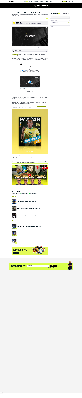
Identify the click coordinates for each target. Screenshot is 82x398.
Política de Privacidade (51, 267)
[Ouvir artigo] (13, 51)
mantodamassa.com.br (28, 75)
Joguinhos (50, 1)
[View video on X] (29, 81)
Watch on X (37, 77)
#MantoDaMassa (23, 70)
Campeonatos (42, 1)
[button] (30, 175)
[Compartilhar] (47, 18)
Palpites (46, 1)
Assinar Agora (16, 252)
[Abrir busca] (72, 1)
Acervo (25, 1)
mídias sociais (36, 157)
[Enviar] (68, 22)
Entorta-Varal (18, 22)
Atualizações (31, 1)
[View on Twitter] (39, 64)
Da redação (15, 17)
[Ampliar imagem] (30, 36)
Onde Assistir (36, 1)
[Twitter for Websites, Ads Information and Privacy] (39, 88)
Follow (27, 64)
